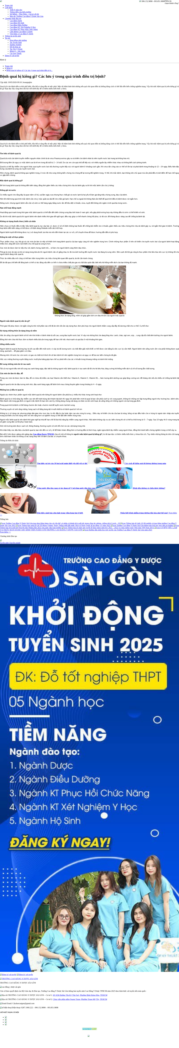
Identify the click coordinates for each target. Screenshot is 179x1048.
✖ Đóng (108, 518)
